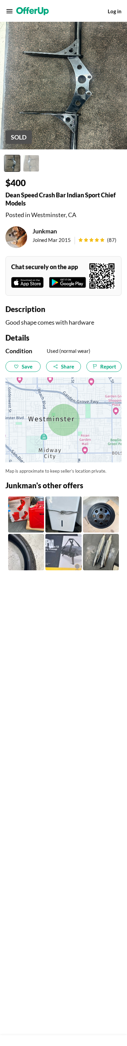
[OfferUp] (32, 11)
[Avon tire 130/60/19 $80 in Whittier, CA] (26, 552)
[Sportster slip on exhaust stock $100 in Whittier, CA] (101, 552)
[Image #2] (31, 163)
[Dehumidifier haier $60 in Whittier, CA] (63, 514)
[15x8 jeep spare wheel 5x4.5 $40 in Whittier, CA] (101, 514)
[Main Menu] (9, 11)
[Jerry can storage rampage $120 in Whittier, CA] (26, 514)
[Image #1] (12, 163)
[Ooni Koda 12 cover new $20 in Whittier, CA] (63, 552)
